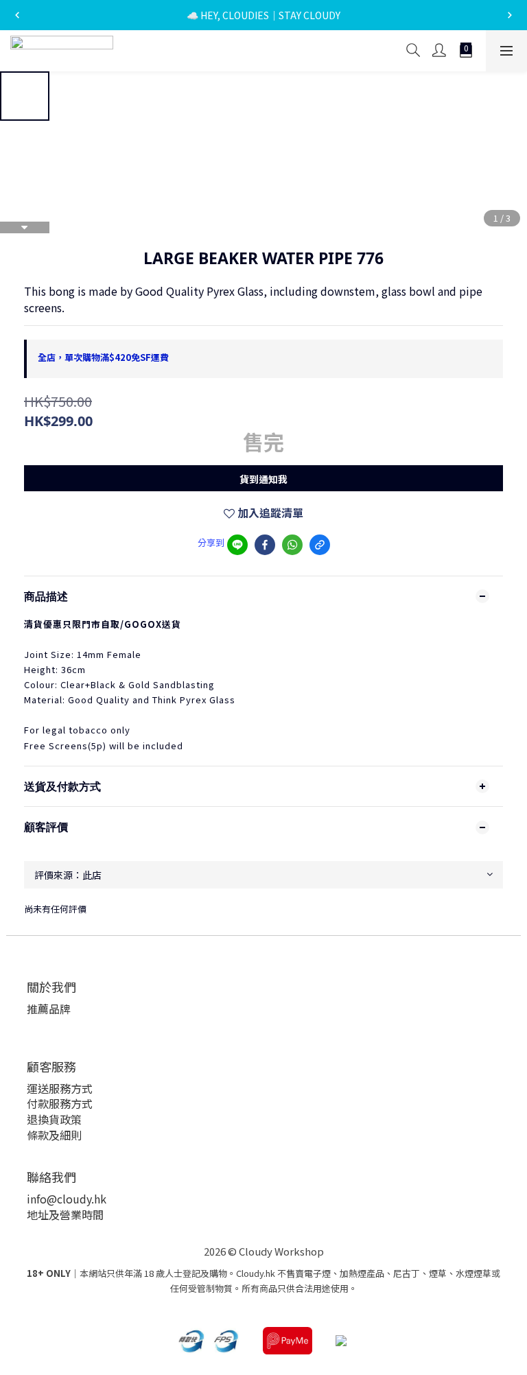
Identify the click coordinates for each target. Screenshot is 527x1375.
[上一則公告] (17, 15)
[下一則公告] (510, 15)
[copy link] (319, 544)
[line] (237, 544)
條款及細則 (54, 1135)
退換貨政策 (54, 1119)
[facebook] (265, 544)
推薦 (38, 1008)
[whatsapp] (292, 544)
